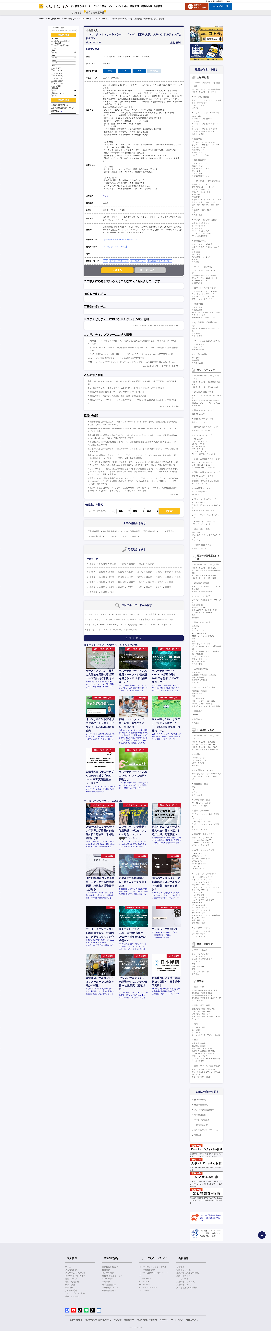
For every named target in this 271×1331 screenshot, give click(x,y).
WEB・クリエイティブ (204, 850)
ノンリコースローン (114, 630)
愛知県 (132, 564)
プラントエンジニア (199, 1056)
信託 (193, 326)
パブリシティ (182, 1278)
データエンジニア (199, 905)
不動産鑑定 (196, 195)
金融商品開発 (197, 283)
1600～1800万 (58, 81)
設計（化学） (197, 1032)
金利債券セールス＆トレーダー (204, 275)
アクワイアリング (199, 344)
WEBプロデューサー (200, 856)
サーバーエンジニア (199, 913)
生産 (196, 1040)
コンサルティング (138, 261)
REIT (103, 624)
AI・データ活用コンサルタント (204, 454)
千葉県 (123, 564)
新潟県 (102, 577)
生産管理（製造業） (199, 1043)
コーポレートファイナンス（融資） (205, 291)
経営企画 (195, 626)
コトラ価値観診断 (147, 1270)
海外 (112, 592)
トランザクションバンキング (203, 297)
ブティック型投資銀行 (130, 531)
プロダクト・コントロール (202, 613)
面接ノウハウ (71, 1278)
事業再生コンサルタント (201, 431)
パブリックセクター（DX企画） (204, 742)
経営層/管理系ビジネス (112, 1276)
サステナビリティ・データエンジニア (206, 774)
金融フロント (200, 304)
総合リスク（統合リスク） (202, 223)
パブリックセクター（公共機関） (204, 578)
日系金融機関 (93, 531)
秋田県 (130, 572)
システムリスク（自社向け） (203, 704)
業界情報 (69, 1287)
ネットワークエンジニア (201, 910)
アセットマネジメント (200, 189)
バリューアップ (120, 614)
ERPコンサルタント (199, 441)
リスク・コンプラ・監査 (205, 687)
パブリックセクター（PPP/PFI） (204, 92)
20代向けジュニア (110, 1287)
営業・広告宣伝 (201, 950)
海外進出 (198, 719)
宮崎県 (168, 587)
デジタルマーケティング (201, 859)
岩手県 (111, 572)
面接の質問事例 (72, 1281)
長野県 (111, 577)
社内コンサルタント (199, 792)
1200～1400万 (58, 76)
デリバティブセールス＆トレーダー (205, 278)
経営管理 (198, 711)
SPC (142, 624)
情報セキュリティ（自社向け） (204, 701)
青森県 (102, 572)
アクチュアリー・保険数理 (202, 244)
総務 (193, 641)
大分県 (159, 587)
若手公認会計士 (109, 1284)
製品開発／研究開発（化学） (203, 995)
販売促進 (195, 974)
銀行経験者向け (109, 1290)
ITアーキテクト (198, 449)
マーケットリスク (199, 228)
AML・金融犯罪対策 (199, 236)
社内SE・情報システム (204, 834)
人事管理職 (196, 672)
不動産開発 (196, 197)
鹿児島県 (93, 592)
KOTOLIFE (144, 1281)
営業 (193, 964)
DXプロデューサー (199, 758)
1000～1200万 (58, 73)
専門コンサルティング (119, 261)
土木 (193, 212)
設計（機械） (197, 1030)
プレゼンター (197, 171)
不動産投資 (145, 619)
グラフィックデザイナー (201, 954)
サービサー (196, 358)
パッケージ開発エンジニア (202, 877)
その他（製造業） (199, 1061)
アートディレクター (199, 956)
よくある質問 (71, 1290)
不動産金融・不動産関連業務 (207, 181)
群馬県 (178, 572)
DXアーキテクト (198, 763)
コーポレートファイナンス (98, 614)
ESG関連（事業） (202, 583)
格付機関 (195, 360)
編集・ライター (198, 967)
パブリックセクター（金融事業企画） (206, 89)
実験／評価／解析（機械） (202, 1011)
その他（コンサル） (203, 545)
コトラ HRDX (145, 1278)
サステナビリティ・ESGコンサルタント (79, 19)
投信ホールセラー (199, 166)
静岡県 (159, 577)
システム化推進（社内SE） (202, 840)
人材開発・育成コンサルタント (204, 468)
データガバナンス (199, 934)
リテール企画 (197, 336)
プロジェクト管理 (202, 800)
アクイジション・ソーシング (203, 187)
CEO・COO (196, 714)
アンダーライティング (163, 619)
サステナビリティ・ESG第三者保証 (205, 400)
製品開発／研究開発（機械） (203, 993)
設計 (196, 1024)
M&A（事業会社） (199, 662)
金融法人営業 (197, 307)
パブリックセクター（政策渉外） (204, 576)
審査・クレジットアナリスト (203, 299)
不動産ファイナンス (199, 184)
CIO (193, 790)
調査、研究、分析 (202, 529)
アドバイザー (93, 624)
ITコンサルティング (203, 435)
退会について (192, 1320)
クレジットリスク (199, 226)
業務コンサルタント (199, 422)
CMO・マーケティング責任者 (203, 636)
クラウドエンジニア (199, 897)
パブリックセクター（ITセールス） (205, 750)
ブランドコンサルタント (201, 524)
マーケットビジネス (203, 267)
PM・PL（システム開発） (202, 803)
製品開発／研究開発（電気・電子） (205, 990)
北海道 (92, 572)
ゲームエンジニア (199, 918)
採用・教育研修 (198, 677)
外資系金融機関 (110, 531)
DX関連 (197, 754)
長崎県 (140, 587)
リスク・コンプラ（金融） (206, 220)
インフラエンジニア (199, 908)
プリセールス (197, 819)
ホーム (68, 1267)
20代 (55, 46)
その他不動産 (197, 215)
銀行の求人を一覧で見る (169, 406)
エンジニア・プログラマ (205, 874)
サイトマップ (177, 1320)
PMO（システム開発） (200, 806)
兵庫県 (178, 577)
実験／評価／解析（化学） (202, 1014)
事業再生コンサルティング (206, 427)
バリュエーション (167, 614)
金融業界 (106, 1270)
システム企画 (197, 795)
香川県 (102, 587)
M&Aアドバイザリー (199, 492)
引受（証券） (197, 334)
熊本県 (149, 587)
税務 (193, 615)
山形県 (140, 572)
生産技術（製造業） (199, 1046)
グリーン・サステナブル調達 (203, 1054)
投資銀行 (133, 624)
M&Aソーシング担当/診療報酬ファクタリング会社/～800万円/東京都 (116, 358)
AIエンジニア (197, 765)
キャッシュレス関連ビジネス (207, 341)
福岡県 (151, 564)
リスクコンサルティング (205, 499)
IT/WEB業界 (107, 1278)
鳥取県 (132, 582)
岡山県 (151, 582)
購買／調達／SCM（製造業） (203, 1048)
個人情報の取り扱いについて (98, 1320)
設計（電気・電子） (199, 1027)
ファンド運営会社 (167, 531)
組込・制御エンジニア (200, 920)
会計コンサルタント (199, 478)
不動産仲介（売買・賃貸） (202, 210)
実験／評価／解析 (202, 1005)
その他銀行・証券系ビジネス (207, 322)
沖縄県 (104, 592)
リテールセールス (199, 315)
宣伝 (193, 969)
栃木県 (168, 572)
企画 (193, 639)
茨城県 (159, 572)
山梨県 (92, 577)
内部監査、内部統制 (199, 691)
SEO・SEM (196, 866)
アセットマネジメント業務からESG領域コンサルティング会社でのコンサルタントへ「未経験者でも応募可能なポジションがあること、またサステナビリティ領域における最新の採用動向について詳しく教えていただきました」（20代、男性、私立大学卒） (133, 472)
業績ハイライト (183, 1276)
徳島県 (92, 587)
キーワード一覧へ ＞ (134, 638)
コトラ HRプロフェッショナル (152, 1267)
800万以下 (57, 68)
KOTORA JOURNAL (148, 1287)
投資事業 (198, 139)
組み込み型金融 (198, 349)
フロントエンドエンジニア (202, 882)
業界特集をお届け (110, 1267)
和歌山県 (122, 582)
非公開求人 (66, 41)
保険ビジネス (200, 241)
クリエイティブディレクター (203, 959)
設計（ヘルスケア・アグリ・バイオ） (206, 1035)
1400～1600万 (58, 78)
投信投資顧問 (200, 160)
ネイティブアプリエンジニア (203, 900)
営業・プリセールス (203, 810)
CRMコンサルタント (200, 444)
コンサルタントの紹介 (75, 1276)
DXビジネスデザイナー (201, 760)
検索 (169, 511)
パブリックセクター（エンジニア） (205, 747)
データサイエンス (202, 928)
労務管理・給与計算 (199, 680)
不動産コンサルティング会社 (159, 261)
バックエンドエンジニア (201, 885)
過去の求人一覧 (72, 1296)
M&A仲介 (195, 494)
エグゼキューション (116, 619)
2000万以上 (57, 86)
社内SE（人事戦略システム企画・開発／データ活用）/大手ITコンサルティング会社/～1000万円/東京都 (130, 354)
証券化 (153, 614)
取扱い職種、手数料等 (147, 1320)
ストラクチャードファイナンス (204, 131)
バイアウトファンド (139, 614)
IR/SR (194, 628)
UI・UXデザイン (198, 869)
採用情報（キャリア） (186, 1281)
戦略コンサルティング (204, 410)
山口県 (170, 582)
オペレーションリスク (200, 231)
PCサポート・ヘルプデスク (202, 843)
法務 (193, 696)
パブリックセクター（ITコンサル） (205, 387)
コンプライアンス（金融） (202, 233)
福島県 (149, 572)
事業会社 (136, 536)
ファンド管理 (197, 174)
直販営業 (195, 260)
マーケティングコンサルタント (204, 522)
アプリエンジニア (199, 923)
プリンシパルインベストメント (204, 142)
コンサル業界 (108, 1273)
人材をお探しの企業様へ (215, 1)
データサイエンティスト (201, 931)
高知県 (121, 587)
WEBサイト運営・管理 (200, 845)
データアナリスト (199, 936)
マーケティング (198, 631)
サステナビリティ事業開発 (202, 591)
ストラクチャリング (95, 619)
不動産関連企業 (94, 536)
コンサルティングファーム (115, 247)
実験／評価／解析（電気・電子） (204, 1009)
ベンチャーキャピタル (200, 155)
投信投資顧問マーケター (201, 176)
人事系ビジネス (201, 669)
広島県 (161, 582)
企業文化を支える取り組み (188, 1273)
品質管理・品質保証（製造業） (204, 1051)
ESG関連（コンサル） (204, 392)
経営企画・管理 (201, 784)
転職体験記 (70, 1284)
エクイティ (152, 624)
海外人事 (195, 683)
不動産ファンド (198, 152)
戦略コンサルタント (199, 414)
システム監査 (197, 693)
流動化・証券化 (198, 134)
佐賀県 (130, 587)
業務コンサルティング (204, 419)
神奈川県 (103, 564)
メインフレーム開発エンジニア (204, 880)
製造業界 (106, 1281)
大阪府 (142, 564)
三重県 (168, 577)
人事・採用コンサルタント (202, 465)
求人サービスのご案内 (75, 1273)
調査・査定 (196, 254)
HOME (41, 19)
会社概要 (180, 1267)
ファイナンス (165, 624)
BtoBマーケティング (199, 634)
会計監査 (195, 618)
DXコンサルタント (199, 452)
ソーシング (133, 619)
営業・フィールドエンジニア (207, 1066)
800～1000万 (57, 71)
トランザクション (94, 630)
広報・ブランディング (200, 972)
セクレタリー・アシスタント (203, 644)
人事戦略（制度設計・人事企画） (204, 675)
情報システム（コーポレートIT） (204, 838)
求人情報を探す (54, 19)
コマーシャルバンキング (205, 288)
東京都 (105, 196)
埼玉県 (113, 564)
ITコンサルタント (198, 439)
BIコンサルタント (198, 446)
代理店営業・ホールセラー (202, 257)
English (229, 1)
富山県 (121, 577)
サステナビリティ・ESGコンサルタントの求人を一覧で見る (156, 325)
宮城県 (121, 572)
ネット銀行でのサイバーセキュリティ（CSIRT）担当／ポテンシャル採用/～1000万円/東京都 (126, 388)
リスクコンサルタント (200, 503)
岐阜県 (149, 577)
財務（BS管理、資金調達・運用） (205, 610)
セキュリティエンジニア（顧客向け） (206, 915)
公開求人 (56, 41)
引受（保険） (197, 252)
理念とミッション (184, 1270)
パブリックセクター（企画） (207, 564)
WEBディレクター (199, 864)
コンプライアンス (199, 699)
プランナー (196, 961)
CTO (193, 787)
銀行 (105, 261)
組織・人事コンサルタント (202, 462)
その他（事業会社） (199, 664)
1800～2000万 (58, 83)
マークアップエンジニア (201, 854)
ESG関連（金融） (202, 97)
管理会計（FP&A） (199, 607)
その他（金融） (201, 354)
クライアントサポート (200, 656)
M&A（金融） (197, 116)
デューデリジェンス (117, 624)
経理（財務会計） (199, 605)
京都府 (92, 582)
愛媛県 (111, 587)
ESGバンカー (197, 108)
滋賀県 (102, 582)
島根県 (142, 582)
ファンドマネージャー (200, 163)
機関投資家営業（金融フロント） (204, 318)
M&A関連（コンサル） (204, 488)
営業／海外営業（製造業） (202, 1077)
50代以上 (56, 48)
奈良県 (111, 582)
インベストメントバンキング (207, 113)
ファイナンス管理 (202, 596)
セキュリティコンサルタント (203, 510)
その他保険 (196, 262)
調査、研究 (196, 532)
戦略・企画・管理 (202, 622)
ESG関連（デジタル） (204, 770)
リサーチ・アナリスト (200, 281)
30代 (61, 46)
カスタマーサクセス (199, 829)
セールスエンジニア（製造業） (204, 1069)
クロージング (132, 630)
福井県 (140, 577)
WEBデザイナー (198, 861)
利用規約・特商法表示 (124, 1320)
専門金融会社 (149, 531)
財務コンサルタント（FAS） (203, 476)
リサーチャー (197, 540)
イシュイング (197, 347)
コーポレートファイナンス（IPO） (205, 129)
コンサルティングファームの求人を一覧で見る (161, 366)
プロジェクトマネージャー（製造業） (206, 1059)
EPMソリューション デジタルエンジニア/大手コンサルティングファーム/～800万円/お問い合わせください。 (133, 362)
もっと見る (174, 494)
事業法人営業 (197, 310)
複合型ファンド (198, 150)
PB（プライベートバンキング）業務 (206, 312)
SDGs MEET (145, 1290)
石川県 (130, 577)
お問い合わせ (76, 1320)
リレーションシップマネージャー (204, 294)
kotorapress (144, 1284)
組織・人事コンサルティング (207, 459)
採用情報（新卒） (184, 1284)
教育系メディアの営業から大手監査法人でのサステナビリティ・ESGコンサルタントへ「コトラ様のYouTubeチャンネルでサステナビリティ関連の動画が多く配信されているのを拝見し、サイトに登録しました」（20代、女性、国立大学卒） (133, 481)
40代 (67, 46)
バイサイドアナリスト (200, 168)
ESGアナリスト (198, 105)
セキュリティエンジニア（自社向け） (206, 706)
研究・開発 (199, 987)
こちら (61, 111)
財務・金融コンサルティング (207, 472)
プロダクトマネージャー (201, 659)
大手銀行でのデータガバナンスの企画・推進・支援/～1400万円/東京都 (117, 396)
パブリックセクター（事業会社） (204, 568)
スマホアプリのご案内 (75, 1293)
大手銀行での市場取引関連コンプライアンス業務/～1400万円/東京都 (116, 392)
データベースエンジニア (201, 903)
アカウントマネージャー (201, 822)
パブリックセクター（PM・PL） (204, 744)
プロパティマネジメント (201, 192)
